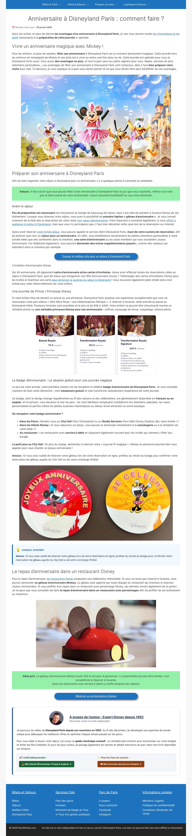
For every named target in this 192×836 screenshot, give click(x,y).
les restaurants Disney (60, 578)
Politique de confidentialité (158, 805)
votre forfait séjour (48, 231)
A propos (104, 800)
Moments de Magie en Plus (72, 809)
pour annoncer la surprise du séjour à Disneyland (81, 279)
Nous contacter (108, 805)
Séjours (16, 805)
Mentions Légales (153, 800)
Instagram (105, 814)
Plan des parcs (64, 800)
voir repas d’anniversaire (92, 220)
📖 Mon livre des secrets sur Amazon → (121, 764)
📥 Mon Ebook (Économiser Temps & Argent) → (47, 764)
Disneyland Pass (22, 814)
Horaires (61, 805)
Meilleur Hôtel (20, 809)
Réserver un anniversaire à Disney (96, 696)
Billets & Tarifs (50, 4)
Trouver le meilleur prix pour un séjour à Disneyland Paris (96, 256)
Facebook (105, 809)
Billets (15, 800)
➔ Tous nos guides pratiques (73, 814)
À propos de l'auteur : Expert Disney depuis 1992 (106, 717)
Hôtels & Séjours (76, 4)
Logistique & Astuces (135, 4)
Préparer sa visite (104, 4)
